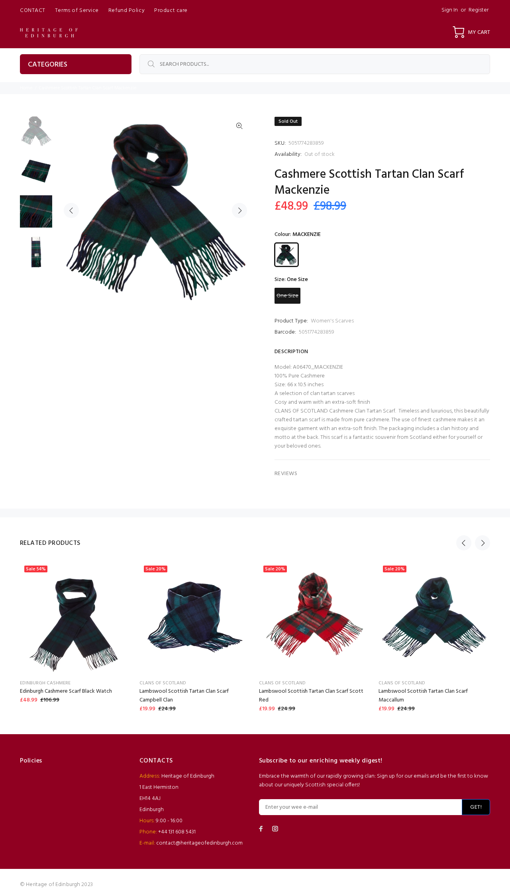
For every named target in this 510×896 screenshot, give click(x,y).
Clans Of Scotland (162, 683)
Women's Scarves (332, 321)
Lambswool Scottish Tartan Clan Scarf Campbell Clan (184, 696)
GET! (476, 807)
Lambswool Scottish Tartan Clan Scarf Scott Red (311, 696)
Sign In (449, 10)
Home (26, 88)
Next (239, 210)
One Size (287, 296)
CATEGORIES (47, 65)
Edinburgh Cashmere (45, 683)
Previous (71, 210)
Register (478, 10)
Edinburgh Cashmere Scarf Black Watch (66, 691)
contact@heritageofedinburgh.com (199, 843)
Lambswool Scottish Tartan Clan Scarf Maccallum (423, 696)
